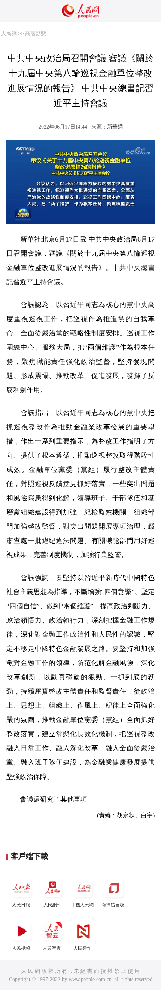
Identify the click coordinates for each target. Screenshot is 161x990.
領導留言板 (113, 904)
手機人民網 (82, 904)
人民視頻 (21, 948)
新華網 (115, 127)
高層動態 (35, 33)
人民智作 (82, 948)
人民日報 (21, 904)
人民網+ (51, 904)
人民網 (9, 33)
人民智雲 (52, 948)
